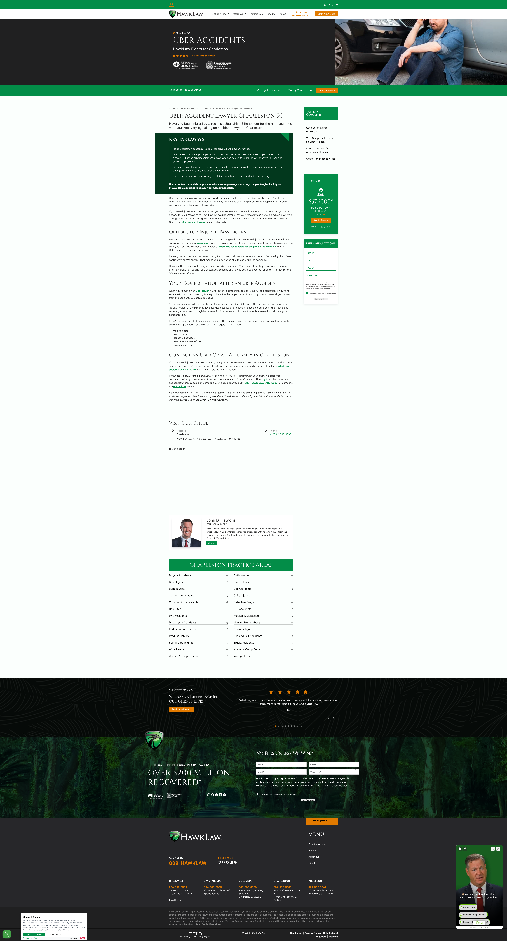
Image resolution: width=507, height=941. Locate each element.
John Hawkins (313, 700)
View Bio (211, 543)
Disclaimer (296, 933)
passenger (203, 243)
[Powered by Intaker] (485, 927)
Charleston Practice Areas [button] (185, 89)
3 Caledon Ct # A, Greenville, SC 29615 (180, 892)
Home (172, 108)
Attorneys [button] (238, 14)
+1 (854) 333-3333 (280, 434)
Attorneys (313, 856)
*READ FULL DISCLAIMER (321, 227)
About (311, 863)
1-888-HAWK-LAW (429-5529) (260, 382)
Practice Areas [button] (218, 14)
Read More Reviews (181, 709)
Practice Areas (316, 844)
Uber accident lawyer (194, 222)
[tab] (317, 214)
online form (179, 386)
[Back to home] (186, 14)
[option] (176, 4)
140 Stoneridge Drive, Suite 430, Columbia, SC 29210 (251, 893)
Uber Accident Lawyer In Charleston (234, 108)
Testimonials (257, 14)
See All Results (321, 220)
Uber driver (202, 290)
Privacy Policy (312, 933)
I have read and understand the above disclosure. (320, 293)
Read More (175, 900)
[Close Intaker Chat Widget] (498, 849)
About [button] (283, 14)
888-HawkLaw (301, 15)
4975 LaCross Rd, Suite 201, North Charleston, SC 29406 (287, 895)
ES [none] (176, 4)
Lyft (265, 379)
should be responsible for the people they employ (247, 246)
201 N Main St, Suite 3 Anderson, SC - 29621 (320, 892)
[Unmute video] (460, 849)
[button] (328, 718)
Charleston (183, 33)
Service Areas (187, 108)
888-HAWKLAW (187, 863)
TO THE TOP (320, 821)
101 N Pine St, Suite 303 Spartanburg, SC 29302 (217, 892)
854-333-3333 (283, 887)
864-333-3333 (178, 887)
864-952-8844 (317, 887)
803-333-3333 (248, 887)
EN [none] (171, 4)
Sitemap (333, 936)
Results (271, 14)
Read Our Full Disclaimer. (209, 924)
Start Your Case (326, 13)
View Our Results (326, 90)
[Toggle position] (493, 849)
